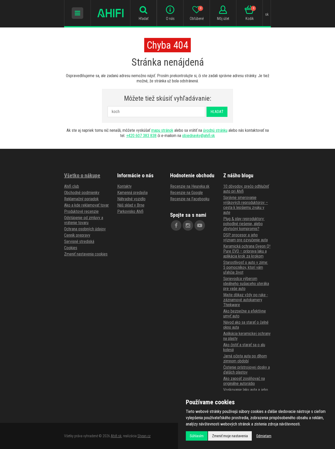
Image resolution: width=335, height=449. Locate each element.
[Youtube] (199, 225)
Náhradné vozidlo (131, 198)
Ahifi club (71, 186)
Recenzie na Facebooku (189, 198)
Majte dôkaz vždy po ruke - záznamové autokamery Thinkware (245, 299)
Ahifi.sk (116, 436)
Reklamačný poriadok (81, 198)
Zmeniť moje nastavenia (230, 436)
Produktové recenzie (81, 211)
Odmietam (263, 436)
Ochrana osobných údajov (85, 228)
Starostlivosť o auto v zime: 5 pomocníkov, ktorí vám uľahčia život (245, 267)
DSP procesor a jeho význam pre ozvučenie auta (245, 237)
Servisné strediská (79, 241)
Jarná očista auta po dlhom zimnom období (245, 358)
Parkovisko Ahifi (130, 211)
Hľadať (217, 112)
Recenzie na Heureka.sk (189, 186)
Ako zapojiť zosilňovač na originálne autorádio (244, 381)
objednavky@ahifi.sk (198, 135)
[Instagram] (188, 225)
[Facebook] (176, 225)
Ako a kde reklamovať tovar (86, 205)
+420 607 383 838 (141, 135)
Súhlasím (197, 436)
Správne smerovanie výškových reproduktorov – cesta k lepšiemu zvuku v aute (245, 205)
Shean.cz (143, 436)
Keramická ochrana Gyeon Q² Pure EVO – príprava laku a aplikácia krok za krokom (247, 251)
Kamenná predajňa (132, 192)
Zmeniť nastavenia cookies (86, 254)
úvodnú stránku (215, 130)
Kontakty (124, 186)
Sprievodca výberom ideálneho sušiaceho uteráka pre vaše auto (246, 283)
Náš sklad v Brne (130, 205)
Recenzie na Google (186, 192)
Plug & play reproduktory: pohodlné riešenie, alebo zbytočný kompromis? (244, 223)
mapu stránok (162, 130)
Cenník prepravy (77, 235)
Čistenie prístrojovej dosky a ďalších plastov (246, 370)
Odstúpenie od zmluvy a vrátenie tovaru (83, 220)
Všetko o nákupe (82, 175)
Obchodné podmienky (81, 192)
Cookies (70, 247)
